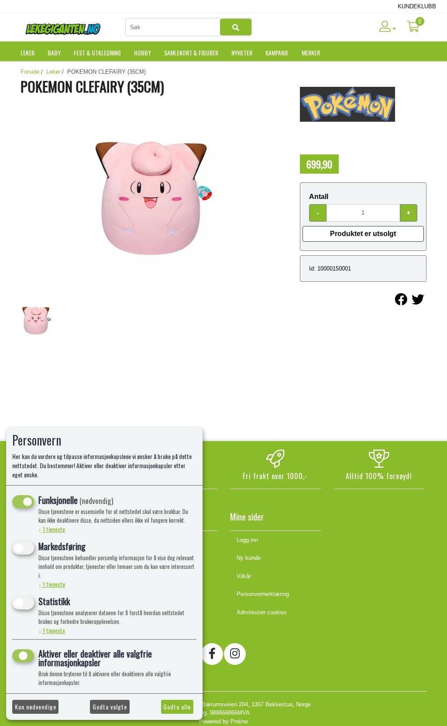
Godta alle (177, 706)
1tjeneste (51, 529)
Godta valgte (110, 706)
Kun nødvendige (35, 706)
